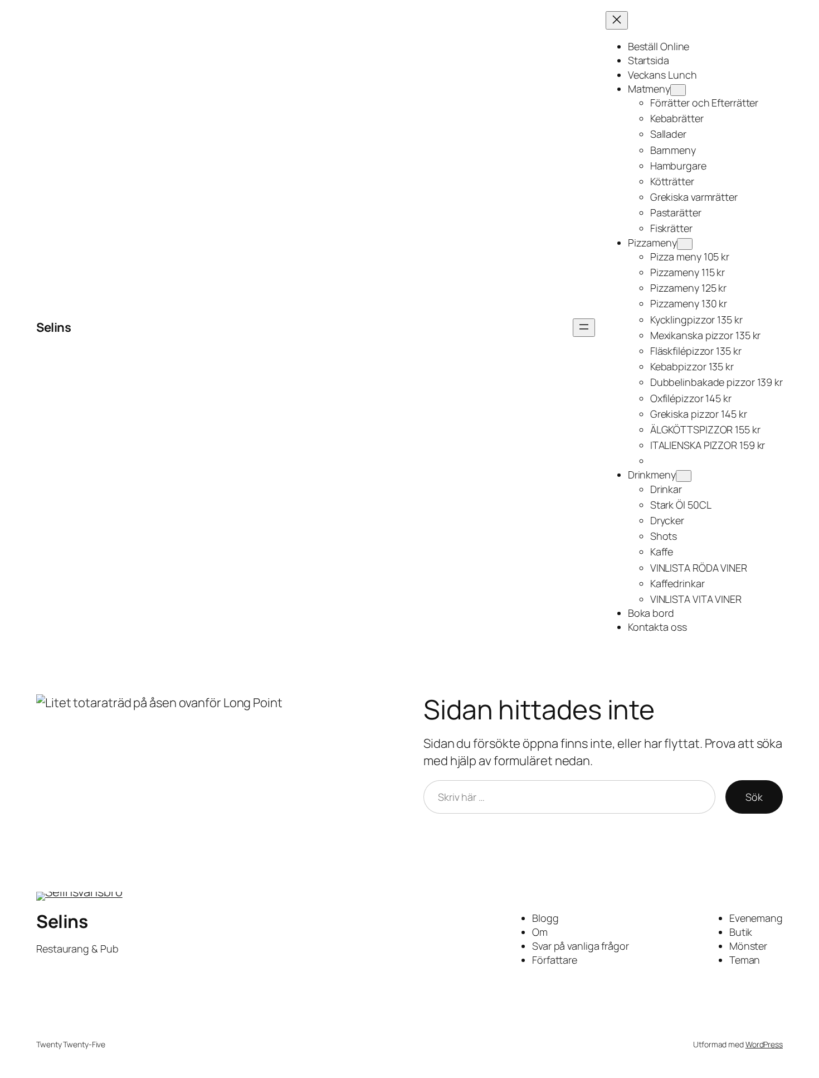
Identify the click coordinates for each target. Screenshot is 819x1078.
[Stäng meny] (617, 20)
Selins (53, 327)
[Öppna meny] (584, 327)
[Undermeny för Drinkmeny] (683, 476)
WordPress (764, 1044)
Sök (754, 797)
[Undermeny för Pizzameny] (685, 244)
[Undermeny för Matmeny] (678, 90)
